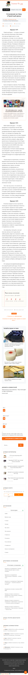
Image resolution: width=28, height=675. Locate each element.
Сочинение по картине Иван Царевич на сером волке (14, 319)
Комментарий (5, 393)
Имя (4, 407)
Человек (6, 524)
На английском (8, 541)
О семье (6, 520)
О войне (6, 552)
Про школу (7, 527)
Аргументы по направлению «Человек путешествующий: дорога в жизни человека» (13, 570)
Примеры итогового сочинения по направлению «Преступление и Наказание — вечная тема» (14, 608)
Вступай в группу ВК (9, 309)
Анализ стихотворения (9, 549)
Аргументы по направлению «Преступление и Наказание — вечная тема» (13, 576)
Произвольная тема (15, 25)
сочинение (14, 313)
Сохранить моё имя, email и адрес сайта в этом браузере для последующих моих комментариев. (12, 434)
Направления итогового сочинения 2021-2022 (13, 589)
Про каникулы (8, 531)
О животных (7, 534)
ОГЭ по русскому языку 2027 (16, 455)
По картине (7, 538)
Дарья (6, 642)
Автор (14, 668)
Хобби (6, 513)
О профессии (8, 545)
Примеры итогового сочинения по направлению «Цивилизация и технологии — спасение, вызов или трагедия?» (14, 602)
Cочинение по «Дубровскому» (14, 316)
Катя (6, 638)
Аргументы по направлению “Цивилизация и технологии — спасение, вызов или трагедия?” (14, 583)
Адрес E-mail (6, 415)
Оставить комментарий (19, 309)
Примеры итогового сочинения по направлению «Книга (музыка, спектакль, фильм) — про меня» (13, 595)
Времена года (8, 517)
